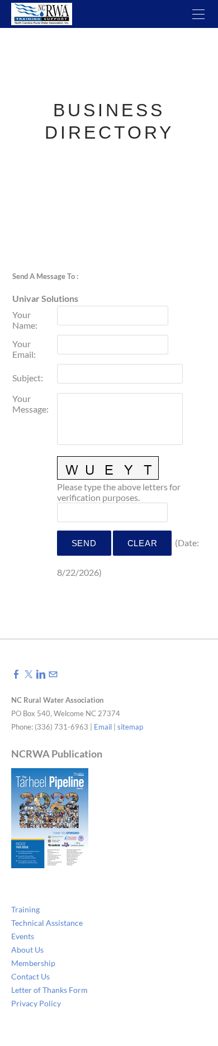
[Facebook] (16, 674)
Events (22, 936)
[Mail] (53, 674)
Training (25, 909)
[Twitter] (28, 674)
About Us (27, 949)
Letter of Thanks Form (49, 990)
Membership (33, 963)
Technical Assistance (47, 922)
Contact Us (30, 976)
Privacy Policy (36, 1003)
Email (103, 726)
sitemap (130, 726)
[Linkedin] (40, 674)
